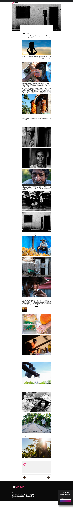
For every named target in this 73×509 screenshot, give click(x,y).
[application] (36, 177)
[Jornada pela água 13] (36, 210)
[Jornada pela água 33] (36, 458)
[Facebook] (55, 1)
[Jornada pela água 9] (36, 146)
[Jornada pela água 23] (36, 333)
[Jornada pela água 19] (36, 276)
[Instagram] (56, 1)
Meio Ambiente (33, 308)
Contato (53, 504)
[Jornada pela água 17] (36, 256)
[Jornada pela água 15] (36, 231)
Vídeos (50, 504)
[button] (36, 177)
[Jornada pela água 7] (36, 113)
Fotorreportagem (29, 308)
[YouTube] (58, 1)
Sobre (43, 504)
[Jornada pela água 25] (36, 354)
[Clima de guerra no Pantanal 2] (24, 309)
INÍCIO (40, 504)
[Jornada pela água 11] (36, 167)
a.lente (29, 463)
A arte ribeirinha (29, 477)
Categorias (46, 504)
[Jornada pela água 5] (36, 81)
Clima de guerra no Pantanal (32, 310)
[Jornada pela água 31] (36, 432)
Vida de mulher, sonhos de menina (42, 477)
